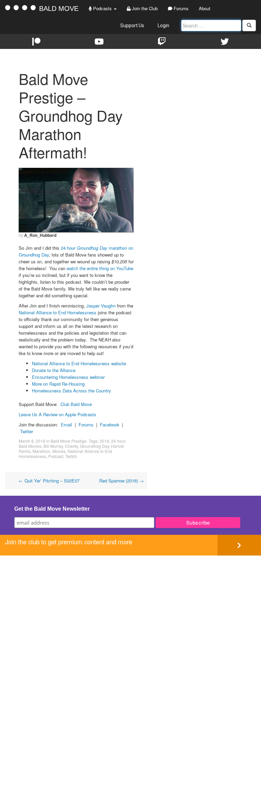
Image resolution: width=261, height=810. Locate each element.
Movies (59, 451)
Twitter (26, 431)
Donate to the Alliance (53, 370)
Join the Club (144, 8)
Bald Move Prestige (69, 441)
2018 (104, 441)
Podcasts (102, 8)
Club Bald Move (76, 404)
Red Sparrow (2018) (121, 480)
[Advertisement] (130, 603)
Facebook (109, 424)
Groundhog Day (94, 446)
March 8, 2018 (32, 441)
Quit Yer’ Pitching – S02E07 (49, 480)
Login (163, 25)
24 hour (118, 441)
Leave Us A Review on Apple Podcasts (57, 414)
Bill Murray (53, 446)
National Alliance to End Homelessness (58, 312)
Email (66, 424)
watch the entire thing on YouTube (100, 268)
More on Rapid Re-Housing (58, 384)
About (204, 8)
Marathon (41, 451)
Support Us (132, 25)
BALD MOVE (59, 8)
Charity (71, 446)
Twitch (71, 456)
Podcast (55, 456)
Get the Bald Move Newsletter (52, 509)
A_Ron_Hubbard (40, 235)
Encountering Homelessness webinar (68, 377)
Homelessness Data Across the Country (71, 390)
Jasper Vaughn (101, 305)
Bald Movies (30, 446)
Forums (180, 8)
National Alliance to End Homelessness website (79, 363)
